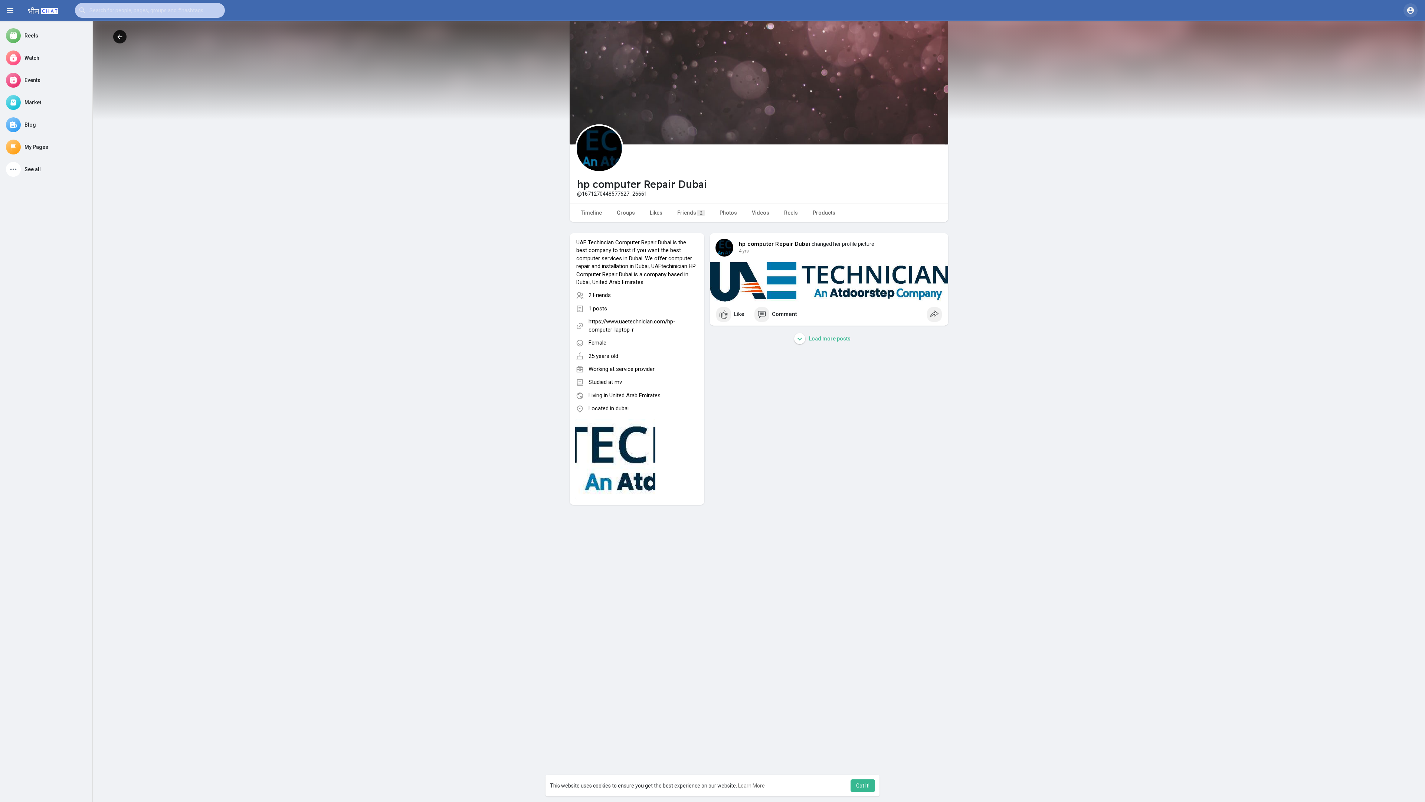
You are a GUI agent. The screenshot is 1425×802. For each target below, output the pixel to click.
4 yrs (744, 251)
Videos (760, 213)
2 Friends (600, 295)
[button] (150, 10)
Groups (626, 213)
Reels (791, 213)
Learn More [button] (751, 786)
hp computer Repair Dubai (774, 244)
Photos (728, 213)
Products (824, 213)
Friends (689, 213)
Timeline (591, 213)
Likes (656, 213)
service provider (635, 369)
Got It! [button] (862, 786)
